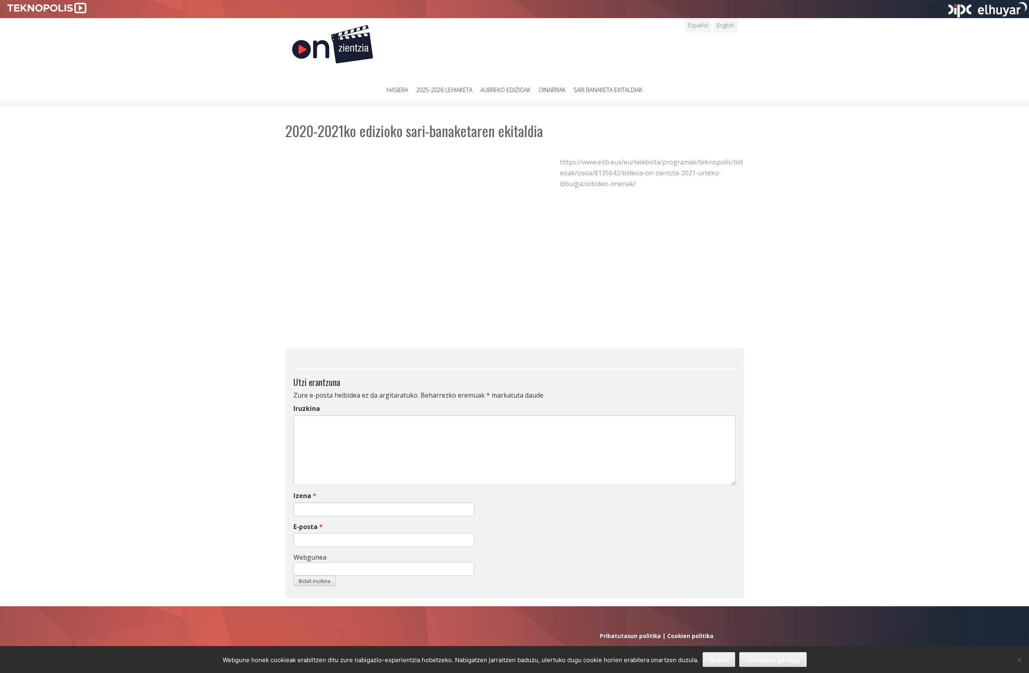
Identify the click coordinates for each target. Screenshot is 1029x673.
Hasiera (397, 90)
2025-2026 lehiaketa (444, 90)
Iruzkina (306, 408)
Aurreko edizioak (505, 90)
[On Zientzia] (332, 42)
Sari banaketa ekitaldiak (608, 90)
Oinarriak (552, 90)
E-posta (305, 526)
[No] (1019, 660)
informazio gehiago (773, 660)
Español (698, 25)
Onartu (719, 660)
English (725, 25)
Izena (302, 495)
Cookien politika (690, 636)
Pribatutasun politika (630, 636)
